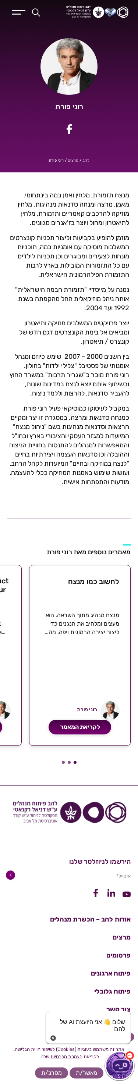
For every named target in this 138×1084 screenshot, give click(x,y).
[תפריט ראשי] (18, 11)
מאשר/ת (86, 1072)
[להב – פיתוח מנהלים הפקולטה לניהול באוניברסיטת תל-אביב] (92, 12)
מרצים (73, 160)
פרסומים (118, 955)
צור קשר (118, 1009)
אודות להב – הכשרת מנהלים (90, 919)
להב (85, 160)
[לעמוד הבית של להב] (69, 815)
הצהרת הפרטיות (66, 1056)
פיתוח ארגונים (111, 973)
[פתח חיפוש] (36, 12)
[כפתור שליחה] (11, 875)
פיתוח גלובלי (112, 991)
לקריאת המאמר (80, 726)
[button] (75, 762)
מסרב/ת (51, 1072)
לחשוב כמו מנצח (93, 581)
